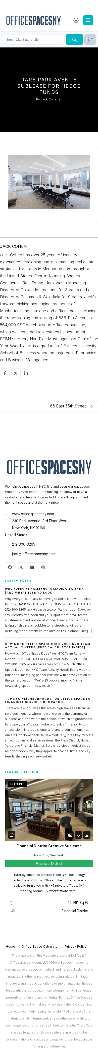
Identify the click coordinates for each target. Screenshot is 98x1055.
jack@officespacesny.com (34, 554)
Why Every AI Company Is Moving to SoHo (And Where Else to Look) (44, 591)
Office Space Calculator (40, 946)
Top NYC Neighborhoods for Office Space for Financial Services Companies (49, 700)
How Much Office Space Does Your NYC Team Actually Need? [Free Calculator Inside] (47, 646)
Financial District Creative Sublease (49, 846)
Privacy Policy (75, 946)
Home (10, 946)
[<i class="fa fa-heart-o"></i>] (78, 835)
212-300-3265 (23, 544)
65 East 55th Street (68, 405)
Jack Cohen (49, 99)
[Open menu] (88, 20)
